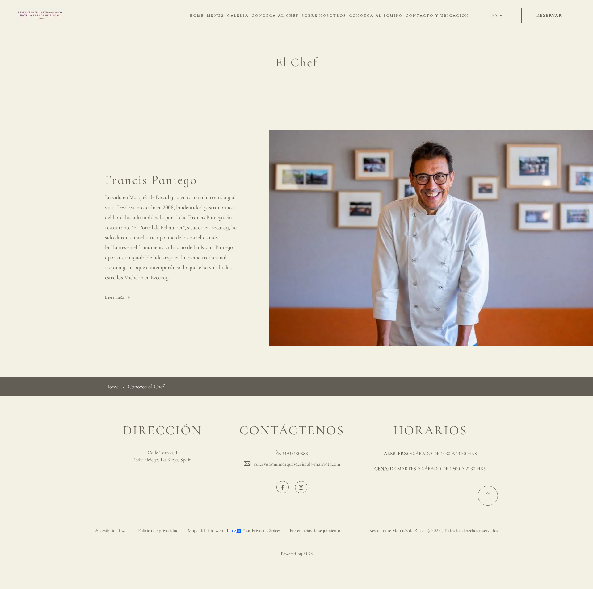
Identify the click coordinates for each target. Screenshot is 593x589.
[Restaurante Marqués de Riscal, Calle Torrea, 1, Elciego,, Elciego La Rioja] (40, 15)
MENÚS (215, 15)
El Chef (296, 62)
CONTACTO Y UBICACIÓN (437, 15)
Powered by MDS (297, 553)
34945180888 (295, 453)
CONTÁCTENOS (291, 430)
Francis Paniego (151, 180)
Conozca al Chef (146, 386)
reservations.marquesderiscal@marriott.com (297, 464)
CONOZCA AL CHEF (275, 15)
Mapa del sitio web (205, 530)
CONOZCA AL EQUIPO (376, 15)
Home (112, 386)
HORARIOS (430, 430)
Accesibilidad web (112, 530)
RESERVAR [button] (549, 15)
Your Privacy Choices (260, 530)
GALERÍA (238, 15)
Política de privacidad (158, 530)
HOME (197, 15)
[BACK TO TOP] (488, 496)
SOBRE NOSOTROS (324, 15)
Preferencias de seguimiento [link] (315, 530)
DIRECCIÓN (162, 430)
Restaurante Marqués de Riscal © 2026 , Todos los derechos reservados (433, 530)
